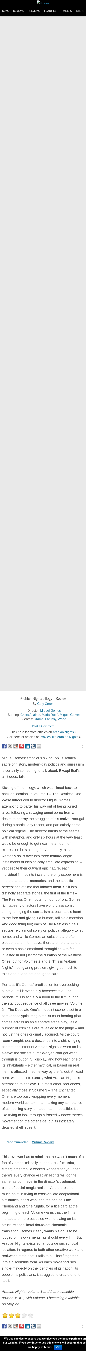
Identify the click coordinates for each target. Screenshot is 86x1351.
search (82, 3)
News (5, 10)
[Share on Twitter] (10, 746)
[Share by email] (39, 746)
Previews (34, 10)
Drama (38, 719)
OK (58, 1347)
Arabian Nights (63, 732)
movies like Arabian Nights (59, 737)
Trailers (66, 10)
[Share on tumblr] (33, 746)
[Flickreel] (43, 3)
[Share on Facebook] (4, 746)
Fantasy (50, 719)
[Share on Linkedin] (27, 746)
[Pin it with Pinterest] (21, 746)
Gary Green (45, 703)
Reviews (18, 10)
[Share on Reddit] (15, 746)
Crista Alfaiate (30, 715)
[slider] (18, 1315)
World (62, 719)
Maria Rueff (50, 715)
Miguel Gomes (50, 710)
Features (50, 10)
